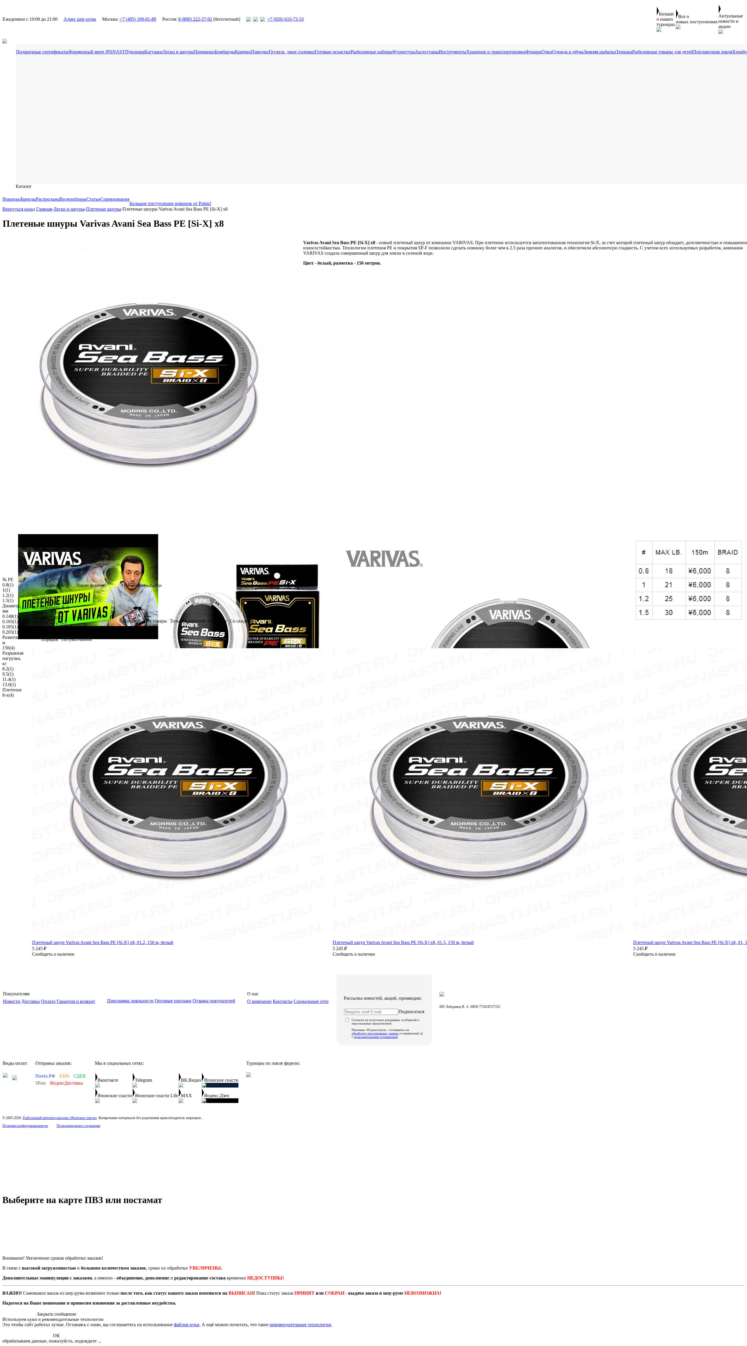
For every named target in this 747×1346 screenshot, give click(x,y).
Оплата (48, 1001)
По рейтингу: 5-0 (49, 628)
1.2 (7, 595)
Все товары (155, 620)
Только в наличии (187, 620)
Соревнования (114, 199)
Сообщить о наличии (53, 954)
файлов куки (186, 1324)
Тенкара (624, 51)
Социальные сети (311, 1001)
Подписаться (411, 1011)
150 (8, 647)
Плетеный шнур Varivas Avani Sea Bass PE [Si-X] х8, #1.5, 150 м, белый (403, 942)
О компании (259, 1001)
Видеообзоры (73, 199)
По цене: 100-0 (47, 617)
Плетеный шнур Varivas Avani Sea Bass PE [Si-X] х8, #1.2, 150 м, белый (102, 942)
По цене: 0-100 (47, 612)
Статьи (93, 199)
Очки (546, 51)
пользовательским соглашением (376, 1037)
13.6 (9, 684)
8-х (8, 695)
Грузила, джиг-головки (292, 51)
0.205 (10, 632)
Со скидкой (241, 620)
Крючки (243, 51)
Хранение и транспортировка (496, 51)
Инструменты (452, 51)
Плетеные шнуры (103, 209)
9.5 (7, 674)
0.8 (7, 584)
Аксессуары (427, 51)
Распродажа (48, 199)
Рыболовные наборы (371, 51)
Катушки (153, 51)
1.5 (7, 600)
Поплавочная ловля (712, 51)
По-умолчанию (47, 596)
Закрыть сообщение (56, 1314)
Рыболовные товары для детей (662, 51)
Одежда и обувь (568, 51)
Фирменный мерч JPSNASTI (97, 51)
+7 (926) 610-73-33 (285, 19)
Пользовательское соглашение (78, 1126)
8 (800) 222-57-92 (195, 19)
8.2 (7, 668)
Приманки (204, 51)
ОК (56, 1335)
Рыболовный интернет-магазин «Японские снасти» (60, 1118)
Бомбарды (225, 51)
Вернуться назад (18, 209)
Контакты (282, 1001)
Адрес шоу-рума (80, 19)
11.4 (8, 679)
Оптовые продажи (173, 1000)
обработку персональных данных (375, 1033)
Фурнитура (403, 51)
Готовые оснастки (333, 51)
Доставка (30, 1001)
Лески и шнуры (178, 51)
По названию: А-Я (50, 601)
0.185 (10, 626)
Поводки (260, 51)
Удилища (135, 51)
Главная (44, 209)
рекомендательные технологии (300, 1324)
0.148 (10, 616)
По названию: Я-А (50, 607)
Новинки (11, 199)
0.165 (10, 621)
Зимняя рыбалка (600, 51)
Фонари (533, 51)
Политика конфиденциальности (25, 1126)
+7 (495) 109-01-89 (138, 19)
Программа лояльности (130, 1000)
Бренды (28, 199)
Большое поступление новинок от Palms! (170, 203)
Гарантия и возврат (76, 1001)
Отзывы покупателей (214, 1000)
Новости (11, 1001)
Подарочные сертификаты (42, 51)
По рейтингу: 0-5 (49, 622)
